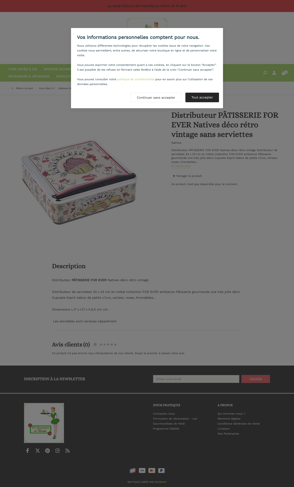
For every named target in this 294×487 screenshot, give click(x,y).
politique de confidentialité (135, 79)
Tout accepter (202, 97)
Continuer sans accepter (156, 97)
